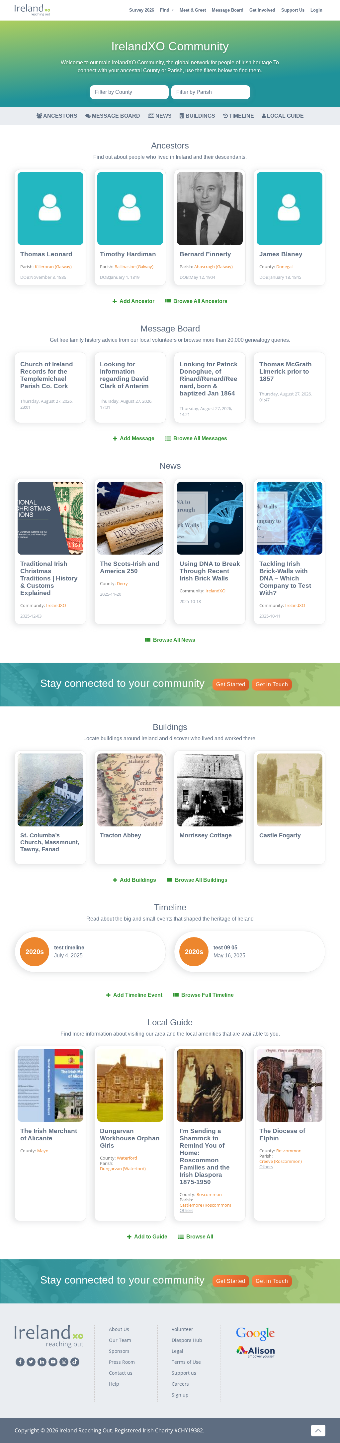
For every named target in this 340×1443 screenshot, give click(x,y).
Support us (184, 1373)
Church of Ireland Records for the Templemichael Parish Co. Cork (46, 375)
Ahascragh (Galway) (213, 267)
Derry (122, 583)
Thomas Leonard (46, 254)
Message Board (227, 10)
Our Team (120, 1340)
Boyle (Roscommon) (213, 1180)
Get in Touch (272, 684)
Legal (177, 1351)
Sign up (180, 1395)
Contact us (120, 1373)
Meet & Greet (193, 10)
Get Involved (262, 10)
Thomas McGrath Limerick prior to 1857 (285, 371)
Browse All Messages (200, 438)
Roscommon (288, 1151)
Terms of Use (186, 1362)
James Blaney (280, 254)
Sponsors (119, 1351)
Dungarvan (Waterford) (123, 1169)
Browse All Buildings (201, 880)
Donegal (284, 267)
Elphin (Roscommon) (213, 1191)
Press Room (122, 1362)
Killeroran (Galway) (53, 267)
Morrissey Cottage (206, 835)
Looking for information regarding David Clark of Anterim (124, 375)
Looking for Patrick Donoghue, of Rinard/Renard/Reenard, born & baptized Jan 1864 (209, 379)
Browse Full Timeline (207, 995)
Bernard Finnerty (205, 254)
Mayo (42, 1151)
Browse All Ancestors (200, 301)
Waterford (127, 1158)
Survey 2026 (141, 10)
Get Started (230, 684)
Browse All (199, 1236)
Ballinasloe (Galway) (134, 267)
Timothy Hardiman (128, 254)
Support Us (292, 10)
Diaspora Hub (187, 1340)
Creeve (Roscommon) (214, 1186)
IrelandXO (56, 605)
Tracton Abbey (120, 835)
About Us (119, 1329)
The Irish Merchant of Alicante (48, 1134)
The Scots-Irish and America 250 (129, 567)
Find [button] (164, 10)
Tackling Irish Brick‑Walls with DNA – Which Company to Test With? (285, 578)
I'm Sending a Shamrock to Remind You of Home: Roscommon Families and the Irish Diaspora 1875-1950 (205, 1156)
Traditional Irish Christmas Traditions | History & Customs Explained (49, 578)
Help (114, 1384)
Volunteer (182, 1329)
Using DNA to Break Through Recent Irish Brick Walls (210, 571)
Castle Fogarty (280, 835)
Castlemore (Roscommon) (205, 1205)
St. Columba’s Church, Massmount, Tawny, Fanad (49, 842)
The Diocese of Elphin (282, 1134)
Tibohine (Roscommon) (207, 1199)
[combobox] (129, 92)
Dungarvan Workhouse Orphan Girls (130, 1138)
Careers (180, 1384)
